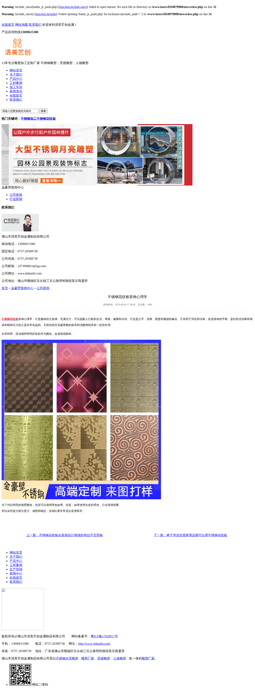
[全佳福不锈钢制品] (97, 184)
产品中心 (16, 561)
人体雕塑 (119, 658)
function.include (46, 14)
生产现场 (16, 569)
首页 (5, 288)
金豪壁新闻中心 (22, 288)
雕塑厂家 (87, 658)
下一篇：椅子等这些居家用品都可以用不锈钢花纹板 (190, 535)
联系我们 (35, 24)
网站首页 (16, 552)
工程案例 (16, 565)
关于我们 (16, 556)
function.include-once (73, 7)
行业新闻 (16, 199)
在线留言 (8, 24)
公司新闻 (16, 194)
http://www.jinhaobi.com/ (94, 643)
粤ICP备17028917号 (104, 636)
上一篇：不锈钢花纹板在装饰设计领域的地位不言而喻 (64, 535)
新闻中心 (16, 573)
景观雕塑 (103, 658)
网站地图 (21, 24)
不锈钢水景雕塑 (67, 658)
